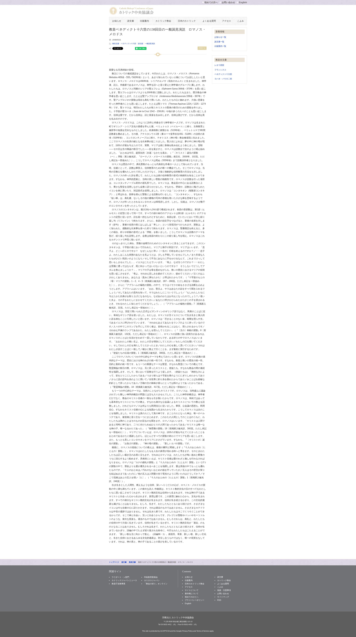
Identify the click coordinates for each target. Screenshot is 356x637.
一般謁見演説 (150, 44)
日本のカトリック (187, 21)
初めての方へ (211, 2)
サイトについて (191, 590)
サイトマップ (223, 597)
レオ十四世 (219, 65)
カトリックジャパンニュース (124, 580)
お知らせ (116, 21)
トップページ (114, 562)
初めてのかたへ (191, 597)
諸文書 (130, 21)
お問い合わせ (228, 2)
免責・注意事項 (224, 590)
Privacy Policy (187, 631)
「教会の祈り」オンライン (155, 584)
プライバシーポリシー (194, 600)
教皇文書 (115, 44)
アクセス (226, 21)
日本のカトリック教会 (194, 584)
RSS (219, 600)
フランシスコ (220, 70)
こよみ (240, 21)
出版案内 (144, 21)
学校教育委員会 (151, 577)
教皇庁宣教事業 (118, 584)
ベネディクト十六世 (128, 44)
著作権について (191, 593)
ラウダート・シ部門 (120, 577)
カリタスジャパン (152, 580)
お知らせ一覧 (220, 37)
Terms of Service (202, 631)
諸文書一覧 (219, 42)
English (243, 2)
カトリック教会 (163, 21)
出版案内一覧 (220, 46)
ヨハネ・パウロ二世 (223, 79)
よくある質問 (209, 21)
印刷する (202, 48)
